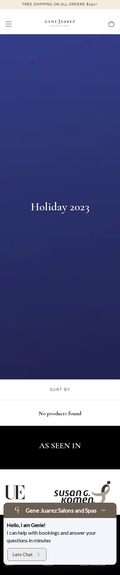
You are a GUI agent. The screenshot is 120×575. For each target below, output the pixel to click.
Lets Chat (23, 554)
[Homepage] (60, 24)
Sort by (60, 389)
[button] (8, 24)
